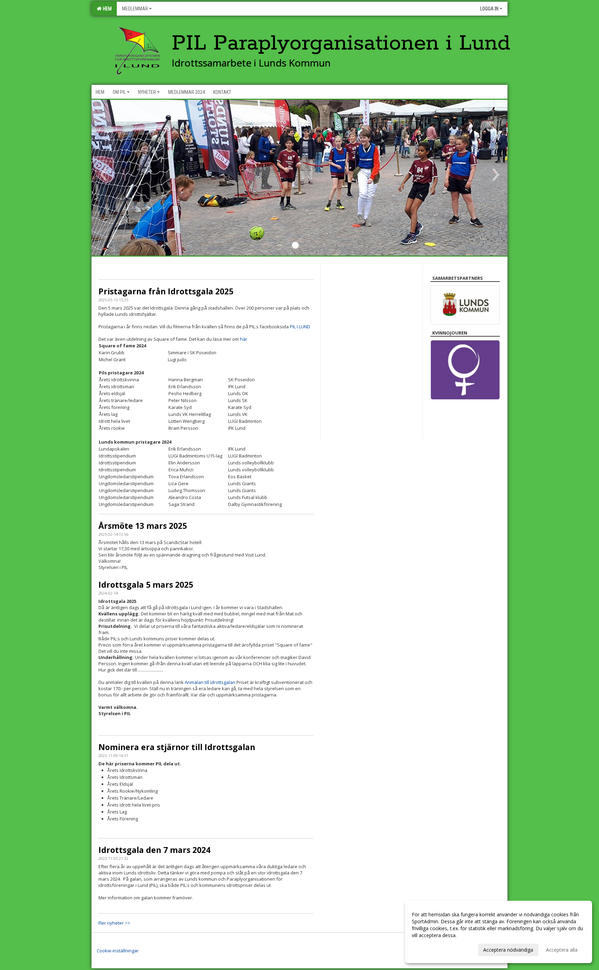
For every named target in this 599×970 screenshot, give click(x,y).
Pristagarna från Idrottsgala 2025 (165, 291)
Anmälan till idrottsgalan (210, 682)
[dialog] (498, 932)
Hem (106, 8)
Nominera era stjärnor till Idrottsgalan (176, 747)
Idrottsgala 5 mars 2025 (145, 584)
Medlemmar (135, 8)
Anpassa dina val (430, 949)
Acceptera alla (562, 949)
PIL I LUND (300, 326)
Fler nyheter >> (114, 923)
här (243, 339)
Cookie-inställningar (118, 950)
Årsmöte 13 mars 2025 (142, 525)
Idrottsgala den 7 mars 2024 (154, 849)
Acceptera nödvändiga (508, 949)
